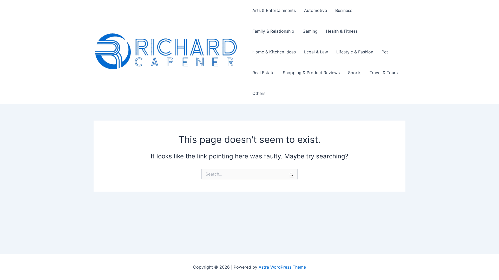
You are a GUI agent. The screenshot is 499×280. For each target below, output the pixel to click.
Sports (354, 72)
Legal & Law (316, 51)
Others (258, 93)
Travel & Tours (384, 72)
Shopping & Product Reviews (311, 72)
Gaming (310, 31)
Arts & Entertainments (274, 10)
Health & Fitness (342, 31)
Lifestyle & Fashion (354, 51)
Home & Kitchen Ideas (274, 51)
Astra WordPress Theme (282, 267)
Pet (385, 51)
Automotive (315, 10)
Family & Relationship (273, 31)
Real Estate (263, 72)
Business (343, 10)
